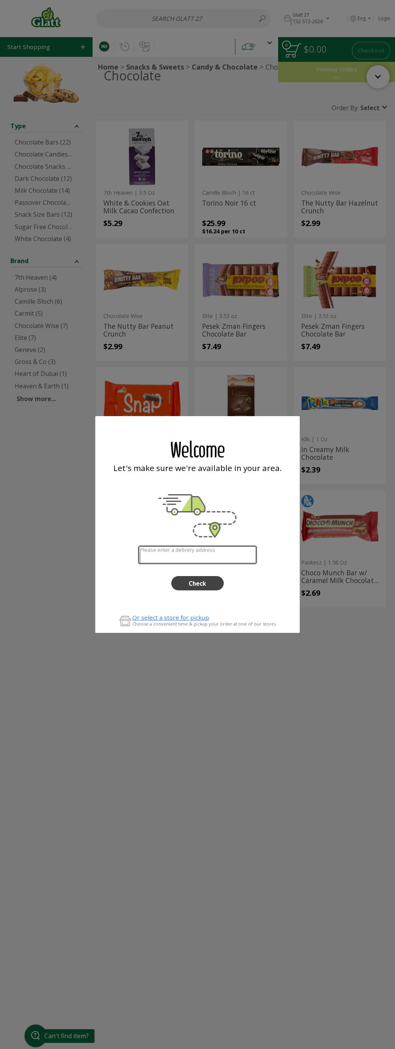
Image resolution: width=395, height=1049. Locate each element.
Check (197, 583)
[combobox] (197, 555)
